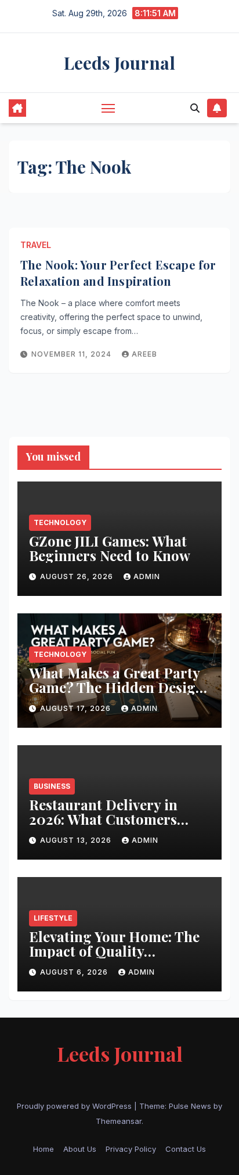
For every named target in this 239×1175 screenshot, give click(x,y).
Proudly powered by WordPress (75, 1106)
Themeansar (119, 1121)
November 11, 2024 (72, 354)
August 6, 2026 (75, 972)
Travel (35, 245)
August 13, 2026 (77, 840)
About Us (79, 1149)
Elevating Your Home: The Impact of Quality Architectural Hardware (114, 951)
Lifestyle (53, 918)
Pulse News (190, 1106)
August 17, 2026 (76, 708)
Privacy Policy (131, 1149)
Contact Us (185, 1149)
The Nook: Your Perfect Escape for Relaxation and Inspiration (118, 273)
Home (43, 1149)
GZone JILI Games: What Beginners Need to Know (111, 548)
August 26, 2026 (77, 576)
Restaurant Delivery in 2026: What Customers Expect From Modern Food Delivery (118, 826)
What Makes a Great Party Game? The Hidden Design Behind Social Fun (116, 687)
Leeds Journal (119, 62)
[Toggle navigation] (108, 108)
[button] (195, 108)
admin (146, 576)
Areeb (144, 354)
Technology (60, 522)
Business (52, 786)
